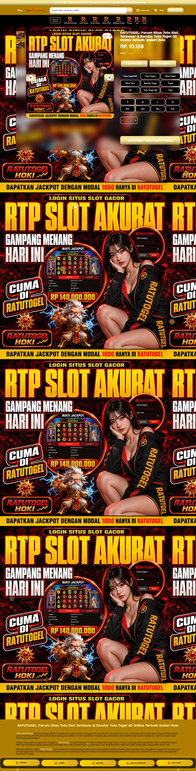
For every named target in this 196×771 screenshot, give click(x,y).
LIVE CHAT (176, 763)
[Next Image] (109, 77)
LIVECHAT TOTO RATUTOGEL (150, 140)
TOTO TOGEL (46, 749)
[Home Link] (36, 10)
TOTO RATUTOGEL (24, 733)
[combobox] (88, 10)
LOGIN (61, 762)
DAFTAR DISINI (134, 64)
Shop (19, 10)
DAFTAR (99, 763)
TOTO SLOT (63, 742)
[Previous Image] (31, 77)
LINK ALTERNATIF (138, 763)
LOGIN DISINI (163, 64)
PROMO (23, 762)
